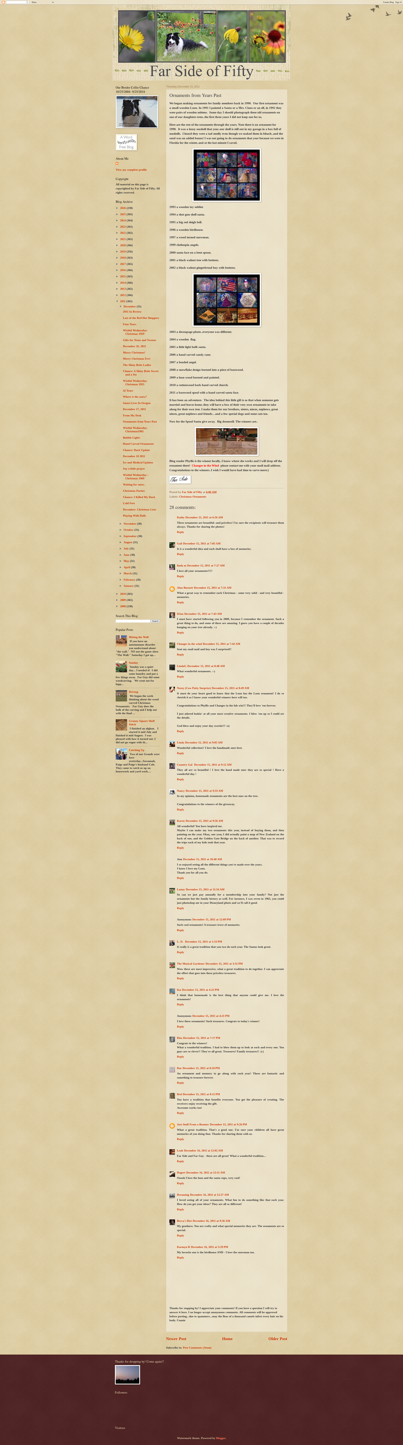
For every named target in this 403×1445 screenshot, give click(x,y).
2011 (123, 301)
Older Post (277, 1338)
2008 (123, 606)
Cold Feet (129, 503)
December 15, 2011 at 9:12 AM (213, 764)
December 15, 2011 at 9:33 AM (204, 790)
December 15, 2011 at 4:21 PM (200, 989)
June (127, 554)
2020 (123, 245)
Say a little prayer (134, 468)
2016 (123, 270)
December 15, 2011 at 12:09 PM (211, 919)
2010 (123, 593)
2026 (123, 208)
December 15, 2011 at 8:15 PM (201, 1094)
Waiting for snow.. (134, 484)
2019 (123, 251)
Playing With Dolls (134, 515)
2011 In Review (132, 311)
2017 (123, 264)
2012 (123, 295)
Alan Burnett (185, 587)
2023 (123, 226)
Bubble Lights (131, 437)
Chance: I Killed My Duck (139, 497)
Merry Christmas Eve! (136, 358)
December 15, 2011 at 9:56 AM (204, 820)
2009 (123, 600)
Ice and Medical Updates (138, 462)
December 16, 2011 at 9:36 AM (211, 1220)
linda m (181, 565)
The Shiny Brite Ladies (137, 365)
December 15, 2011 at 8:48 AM (206, 666)
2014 (123, 282)
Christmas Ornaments (192, 496)
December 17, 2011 (134, 409)
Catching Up (136, 750)
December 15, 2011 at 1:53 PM (203, 941)
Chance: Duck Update (136, 450)
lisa (179, 989)
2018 (123, 257)
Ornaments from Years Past (140, 421)
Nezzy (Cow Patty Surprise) (194, 688)
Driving (133, 691)
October (129, 529)
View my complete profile (131, 169)
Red (179, 1094)
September (130, 536)
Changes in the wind (189, 643)
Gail (179, 543)
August (128, 542)
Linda (180, 742)
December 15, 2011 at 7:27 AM (206, 565)
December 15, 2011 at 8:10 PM (201, 1068)
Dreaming (183, 1194)
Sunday (133, 662)
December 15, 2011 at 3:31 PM (224, 963)
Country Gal (185, 764)
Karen (181, 820)
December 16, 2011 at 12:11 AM (205, 1172)
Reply (180, 532)
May (127, 561)
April (127, 567)
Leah (180, 1150)
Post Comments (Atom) (197, 1347)
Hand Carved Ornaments (138, 443)
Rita (179, 1037)
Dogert (181, 1172)
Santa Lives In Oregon (136, 403)
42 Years (128, 390)
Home (227, 1338)
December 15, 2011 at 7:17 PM (201, 1037)
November (130, 523)
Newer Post (176, 1338)
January (129, 585)
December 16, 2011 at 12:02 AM (203, 1150)
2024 (123, 220)
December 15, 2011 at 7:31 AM (212, 587)
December (130, 306)
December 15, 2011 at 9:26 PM (228, 1124)
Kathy (180, 517)
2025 (123, 214)
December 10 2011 (134, 456)
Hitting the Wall (139, 637)
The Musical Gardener (191, 963)
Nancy (181, 790)
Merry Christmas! (134, 352)
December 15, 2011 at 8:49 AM (230, 688)
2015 (123, 276)
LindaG (181, 666)
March (128, 573)
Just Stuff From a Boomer (193, 1124)
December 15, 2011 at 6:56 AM (204, 517)
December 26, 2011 (134, 346)
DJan (180, 613)
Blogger (220, 1438)
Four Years (129, 324)
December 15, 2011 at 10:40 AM (202, 859)
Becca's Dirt (184, 1220)
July (127, 548)
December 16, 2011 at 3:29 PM (209, 1247)
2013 (123, 288)
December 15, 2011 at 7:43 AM (203, 613)
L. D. (180, 941)
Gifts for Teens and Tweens (139, 340)
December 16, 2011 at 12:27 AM (209, 1194)
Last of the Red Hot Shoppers (141, 317)
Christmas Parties (134, 490)
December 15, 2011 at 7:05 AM (202, 543)
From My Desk (132, 415)
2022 (123, 232)
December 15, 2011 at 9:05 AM (204, 742)
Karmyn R (183, 1247)
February (130, 579)
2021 (123, 239)
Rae (179, 1068)
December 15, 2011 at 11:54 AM (205, 889)
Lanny (181, 889)
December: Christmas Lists (139, 509)
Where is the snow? (135, 396)
